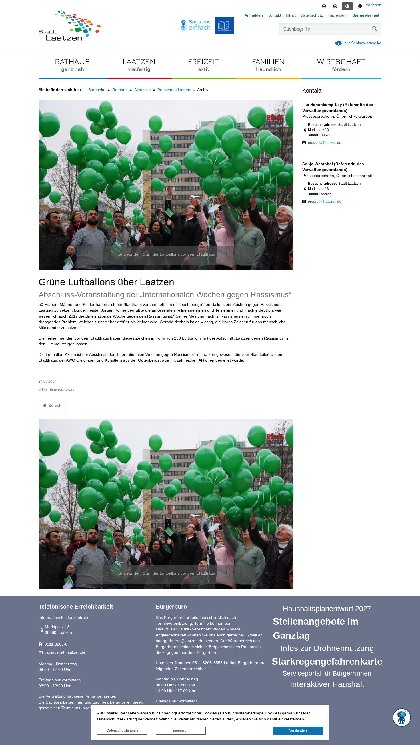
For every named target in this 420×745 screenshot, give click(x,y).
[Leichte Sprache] (224, 25)
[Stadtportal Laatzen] (70, 25)
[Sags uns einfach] (196, 25)
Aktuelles (142, 90)
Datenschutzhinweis (122, 730)
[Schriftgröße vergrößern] (335, 6)
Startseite (96, 90)
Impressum (180, 730)
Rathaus (119, 90)
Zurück (51, 406)
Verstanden (298, 730)
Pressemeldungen (173, 90)
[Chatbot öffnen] (402, 717)
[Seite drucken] (360, 6)
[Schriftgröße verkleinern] (324, 6)
